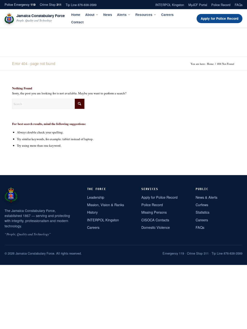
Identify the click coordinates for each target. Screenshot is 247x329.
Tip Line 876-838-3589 (81, 4)
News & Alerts (206, 197)
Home (75, 14)
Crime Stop (51, 4)
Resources (143, 14)
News (107, 14)
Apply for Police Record (219, 18)
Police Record (220, 4)
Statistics (202, 212)
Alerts (122, 14)
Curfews (202, 204)
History (92, 212)
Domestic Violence (155, 227)
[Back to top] (237, 323)
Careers (167, 14)
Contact (77, 22)
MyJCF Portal (197, 4)
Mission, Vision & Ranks (105, 204)
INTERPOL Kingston (169, 4)
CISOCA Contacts (155, 219)
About (90, 14)
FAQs (238, 4)
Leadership (95, 197)
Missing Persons (154, 212)
